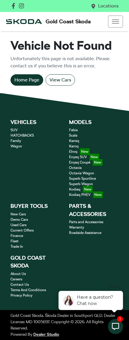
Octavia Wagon (81, 173)
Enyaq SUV (78, 157)
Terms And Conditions (28, 290)
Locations (108, 6)
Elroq (73, 151)
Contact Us (19, 284)
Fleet (14, 241)
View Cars (60, 80)
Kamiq (74, 141)
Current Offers (22, 230)
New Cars (18, 214)
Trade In (16, 246)
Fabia (73, 130)
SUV (14, 130)
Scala (73, 135)
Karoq (74, 146)
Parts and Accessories (86, 222)
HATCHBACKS (22, 135)
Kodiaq (74, 189)
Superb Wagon (81, 184)
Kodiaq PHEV (80, 195)
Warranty (76, 227)
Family (15, 141)
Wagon (16, 146)
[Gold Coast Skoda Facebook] (14, 6)
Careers (16, 279)
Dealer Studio (46, 334)
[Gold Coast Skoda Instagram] (23, 6)
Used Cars (18, 225)
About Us (18, 274)
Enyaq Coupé (79, 162)
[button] (115, 22)
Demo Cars (19, 219)
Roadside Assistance (85, 233)
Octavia (75, 168)
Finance (16, 236)
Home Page (26, 80)
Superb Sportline (82, 178)
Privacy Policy (21, 295)
